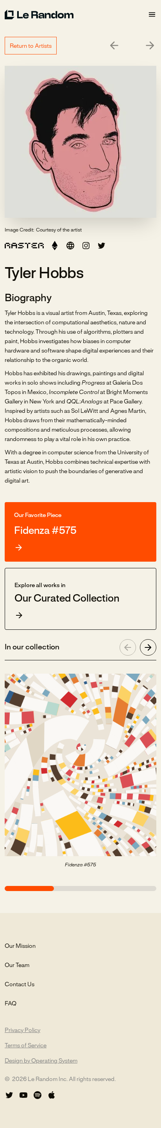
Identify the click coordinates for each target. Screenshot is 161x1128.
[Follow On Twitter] (9, 1095)
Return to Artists (31, 46)
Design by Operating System (41, 1061)
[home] (76, 14)
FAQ (10, 1004)
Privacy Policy (22, 1030)
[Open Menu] (152, 14)
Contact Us (19, 984)
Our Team (17, 965)
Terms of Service (26, 1045)
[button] (54, 245)
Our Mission (20, 946)
